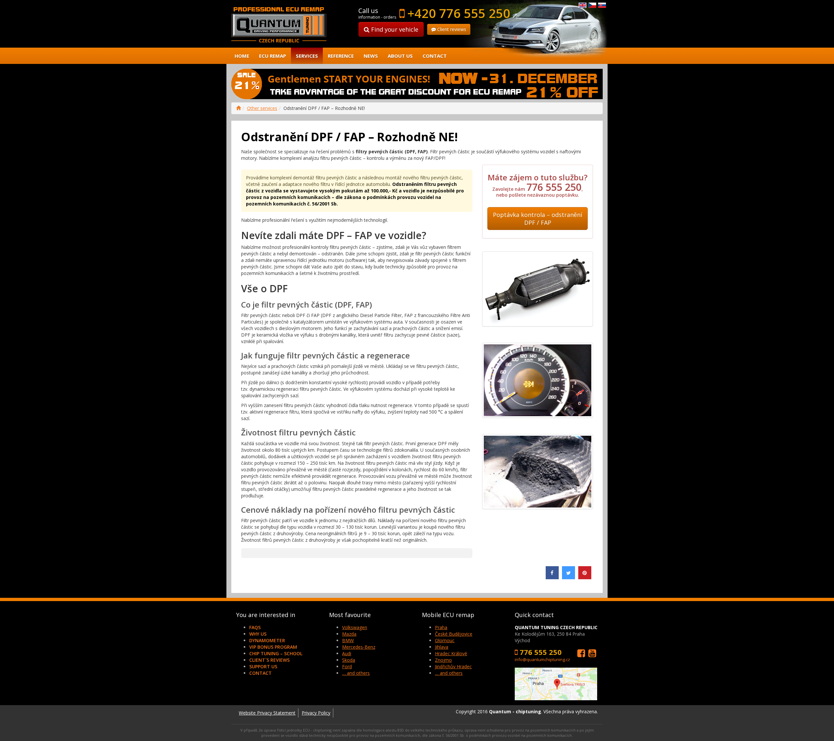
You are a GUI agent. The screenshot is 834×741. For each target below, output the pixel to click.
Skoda (348, 660)
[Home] (238, 108)
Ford (347, 666)
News (371, 56)
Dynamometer (267, 640)
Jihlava (441, 647)
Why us (257, 634)
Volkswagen (354, 627)
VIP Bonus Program (273, 647)
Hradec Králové (451, 653)
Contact (435, 56)
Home (242, 56)
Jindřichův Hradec (453, 666)
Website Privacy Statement (267, 713)
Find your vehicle (393, 29)
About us (400, 56)
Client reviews (451, 29)
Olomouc (444, 640)
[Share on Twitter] (568, 577)
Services (307, 56)
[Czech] (592, 5)
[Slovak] (602, 5)
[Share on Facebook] (552, 577)
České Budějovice (453, 634)
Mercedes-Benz (358, 647)
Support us (263, 666)
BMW (348, 640)
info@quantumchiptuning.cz (542, 659)
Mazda (349, 634)
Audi (346, 653)
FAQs (255, 627)
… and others (356, 673)
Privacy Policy (316, 713)
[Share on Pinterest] (584, 577)
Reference (341, 56)
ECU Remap (272, 56)
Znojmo (443, 660)
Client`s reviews (269, 660)
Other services (262, 108)
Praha (441, 627)
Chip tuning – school (275, 653)
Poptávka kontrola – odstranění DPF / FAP (537, 218)
